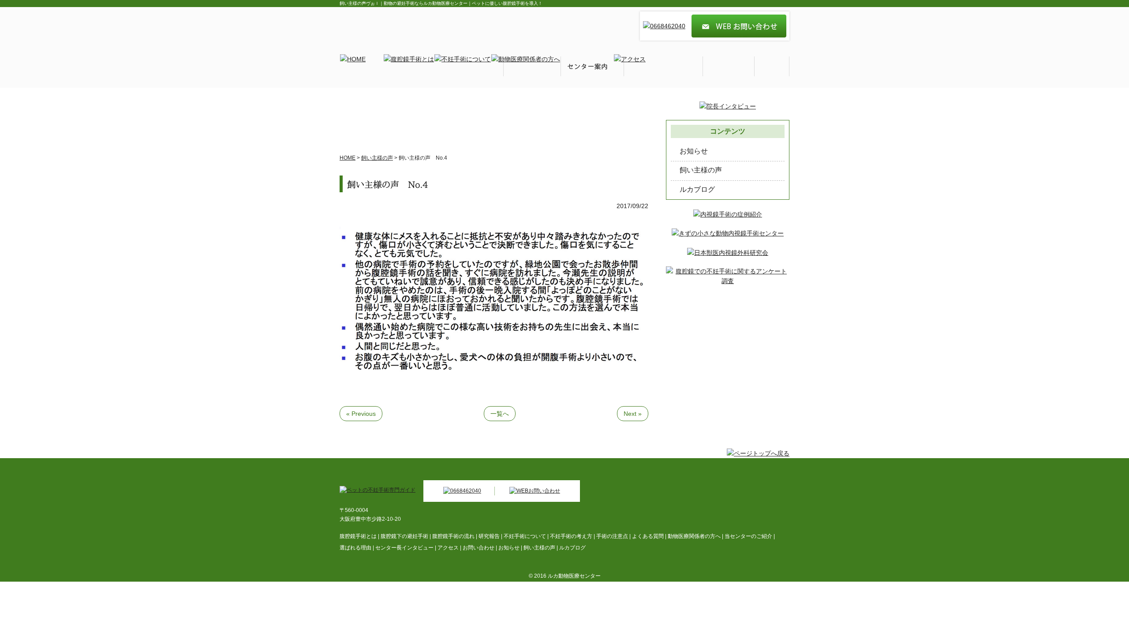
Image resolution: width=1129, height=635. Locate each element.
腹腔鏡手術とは (358, 536)
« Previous (361, 413)
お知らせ (694, 151)
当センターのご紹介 (748, 536)
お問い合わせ (478, 548)
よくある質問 (648, 536)
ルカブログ (697, 189)
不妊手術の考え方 (571, 536)
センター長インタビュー (404, 548)
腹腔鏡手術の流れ (453, 536)
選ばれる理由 (355, 548)
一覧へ (499, 413)
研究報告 (489, 536)
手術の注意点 (612, 536)
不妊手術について (525, 536)
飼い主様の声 (701, 170)
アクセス (448, 548)
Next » (633, 413)
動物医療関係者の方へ (694, 536)
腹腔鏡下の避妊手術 (404, 536)
